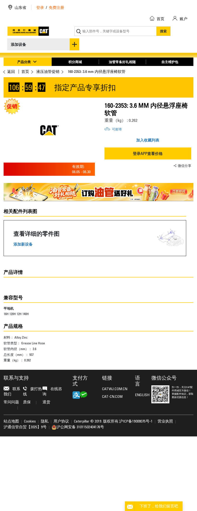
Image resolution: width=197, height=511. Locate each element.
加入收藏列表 (147, 140)
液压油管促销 (47, 71)
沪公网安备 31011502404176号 (80, 427)
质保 (27, 402)
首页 (25, 71)
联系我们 (12, 391)
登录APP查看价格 (148, 153)
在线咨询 (52, 391)
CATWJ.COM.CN (114, 389)
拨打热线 (32, 391)
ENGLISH (139, 395)
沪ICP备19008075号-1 (136, 421)
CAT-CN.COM (112, 397)
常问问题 (11, 402)
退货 (46, 402)
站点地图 (11, 421)
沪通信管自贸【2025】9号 (25, 427)
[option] (49, 130)
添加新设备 (23, 244)
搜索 (163, 31)
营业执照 (165, 421)
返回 (11, 71)
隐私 (45, 421)
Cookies (30, 421)
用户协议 (61, 421)
